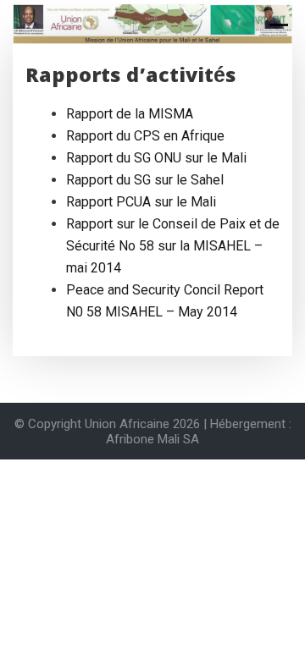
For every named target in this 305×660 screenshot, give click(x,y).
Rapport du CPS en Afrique (145, 136)
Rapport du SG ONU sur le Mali (156, 158)
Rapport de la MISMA (129, 114)
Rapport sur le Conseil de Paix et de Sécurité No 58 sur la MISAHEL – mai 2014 (173, 246)
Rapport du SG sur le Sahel (145, 180)
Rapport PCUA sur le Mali (141, 202)
